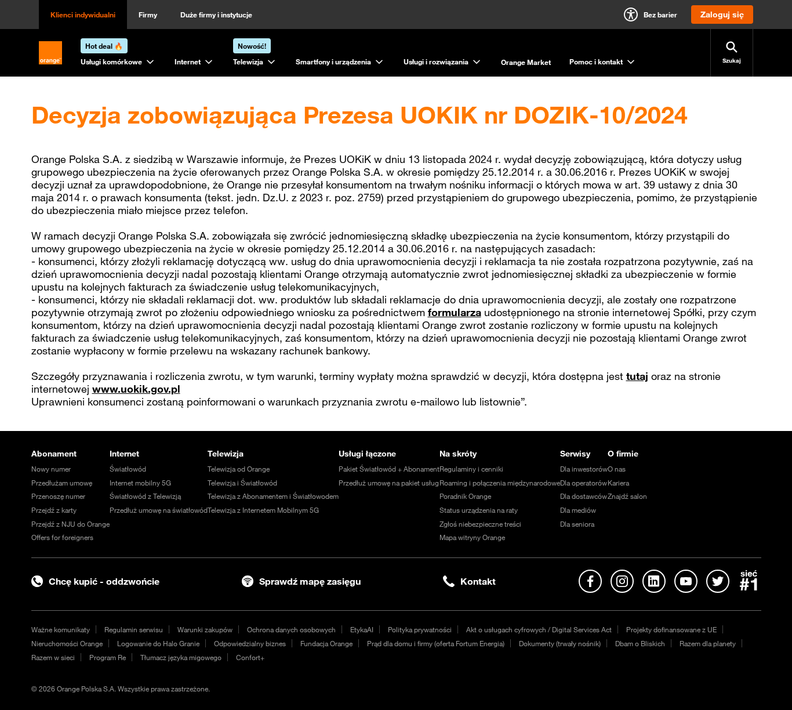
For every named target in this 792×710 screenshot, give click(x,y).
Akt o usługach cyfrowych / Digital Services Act (539, 629)
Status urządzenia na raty (478, 510)
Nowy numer (51, 468)
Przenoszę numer (58, 496)
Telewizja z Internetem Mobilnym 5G (263, 510)
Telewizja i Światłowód (242, 482)
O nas (617, 468)
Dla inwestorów (584, 468)
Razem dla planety (708, 643)
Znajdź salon (627, 496)
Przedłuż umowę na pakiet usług (389, 482)
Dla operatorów (583, 482)
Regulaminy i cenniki (471, 468)
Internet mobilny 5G (140, 482)
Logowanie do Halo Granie (158, 643)
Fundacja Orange (326, 643)
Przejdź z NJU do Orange (70, 523)
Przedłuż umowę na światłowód (159, 510)
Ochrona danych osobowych (291, 629)
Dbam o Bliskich (640, 643)
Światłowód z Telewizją (145, 496)
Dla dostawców (583, 496)
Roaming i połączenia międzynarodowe (499, 482)
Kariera (618, 482)
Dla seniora (577, 523)
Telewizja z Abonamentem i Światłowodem (273, 496)
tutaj (637, 376)
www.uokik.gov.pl (136, 388)
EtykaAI (361, 629)
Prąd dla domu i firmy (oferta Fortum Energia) (435, 643)
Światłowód (128, 468)
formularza (454, 312)
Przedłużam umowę (61, 482)
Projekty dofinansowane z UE (671, 629)
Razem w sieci (53, 657)
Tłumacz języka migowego (180, 657)
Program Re (107, 657)
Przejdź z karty (54, 510)
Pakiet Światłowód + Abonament (389, 468)
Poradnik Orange (465, 496)
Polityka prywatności (420, 629)
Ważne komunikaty (60, 629)
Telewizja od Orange (239, 468)
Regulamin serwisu (133, 629)
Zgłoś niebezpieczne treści (480, 523)
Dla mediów (578, 510)
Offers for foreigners (62, 537)
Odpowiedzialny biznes (250, 643)
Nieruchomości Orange (67, 643)
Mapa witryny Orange (472, 537)
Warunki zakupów (204, 629)
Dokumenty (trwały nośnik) (560, 643)
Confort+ (250, 657)
